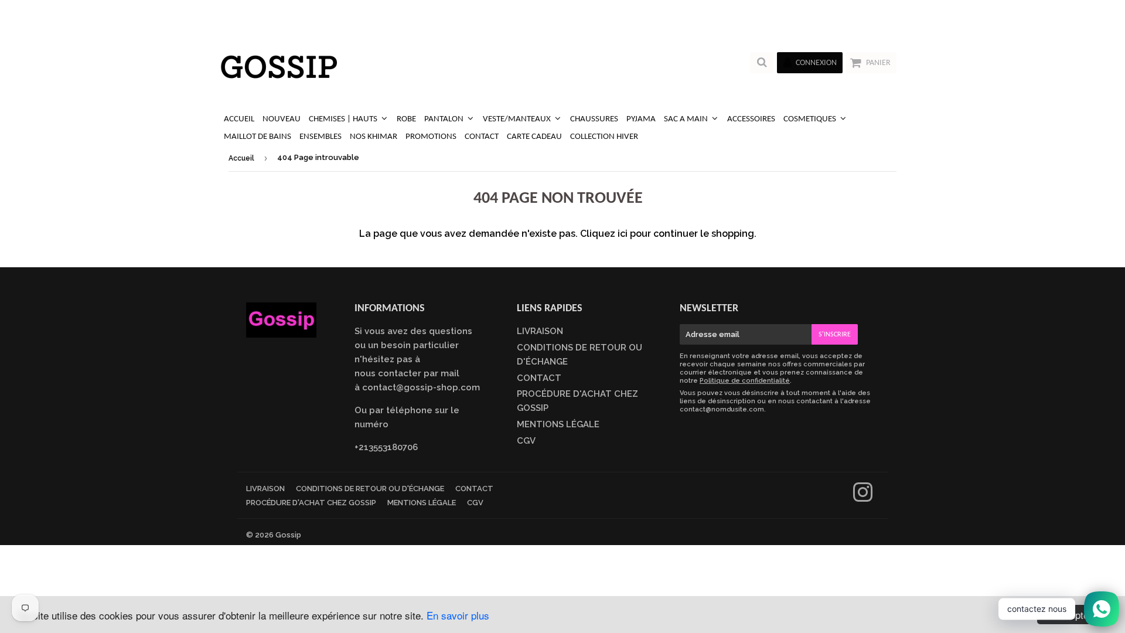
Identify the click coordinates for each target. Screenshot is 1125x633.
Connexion (816, 63)
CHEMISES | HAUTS (344, 119)
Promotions (430, 136)
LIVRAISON (540, 331)
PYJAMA (641, 119)
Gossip (288, 534)
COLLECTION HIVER (604, 136)
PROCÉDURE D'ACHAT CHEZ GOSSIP (311, 502)
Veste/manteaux (518, 119)
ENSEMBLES (320, 136)
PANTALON (444, 119)
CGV (526, 440)
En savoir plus (458, 615)
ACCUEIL (239, 119)
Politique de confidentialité (745, 380)
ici (623, 233)
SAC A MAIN (687, 119)
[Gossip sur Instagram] (863, 497)
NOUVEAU (281, 119)
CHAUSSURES (594, 119)
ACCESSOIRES (751, 119)
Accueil (241, 158)
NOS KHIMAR (373, 136)
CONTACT (482, 136)
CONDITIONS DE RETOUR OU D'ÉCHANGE (370, 488)
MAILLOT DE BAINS (257, 136)
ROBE (406, 119)
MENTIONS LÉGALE (558, 424)
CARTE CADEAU (534, 136)
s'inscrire (835, 334)
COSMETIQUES (810, 119)
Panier (878, 63)
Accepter (1072, 614)
